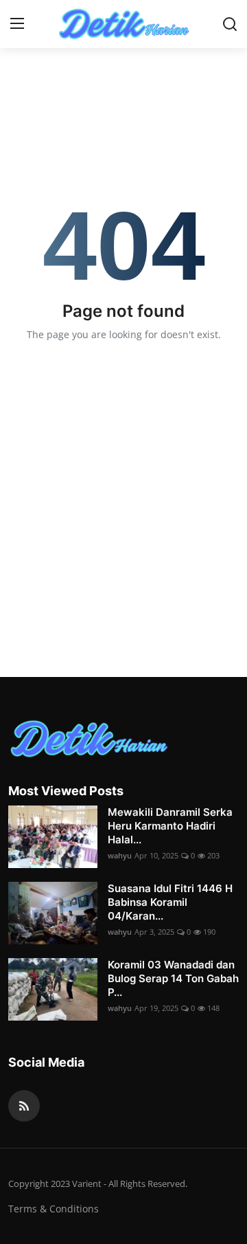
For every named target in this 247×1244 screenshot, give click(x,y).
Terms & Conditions (53, 1208)
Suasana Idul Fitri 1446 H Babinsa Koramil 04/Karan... (170, 902)
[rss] (24, 1106)
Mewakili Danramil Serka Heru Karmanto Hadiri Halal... (170, 826)
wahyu (120, 855)
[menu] (17, 24)
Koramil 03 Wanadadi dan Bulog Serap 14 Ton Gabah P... (173, 978)
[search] (230, 24)
